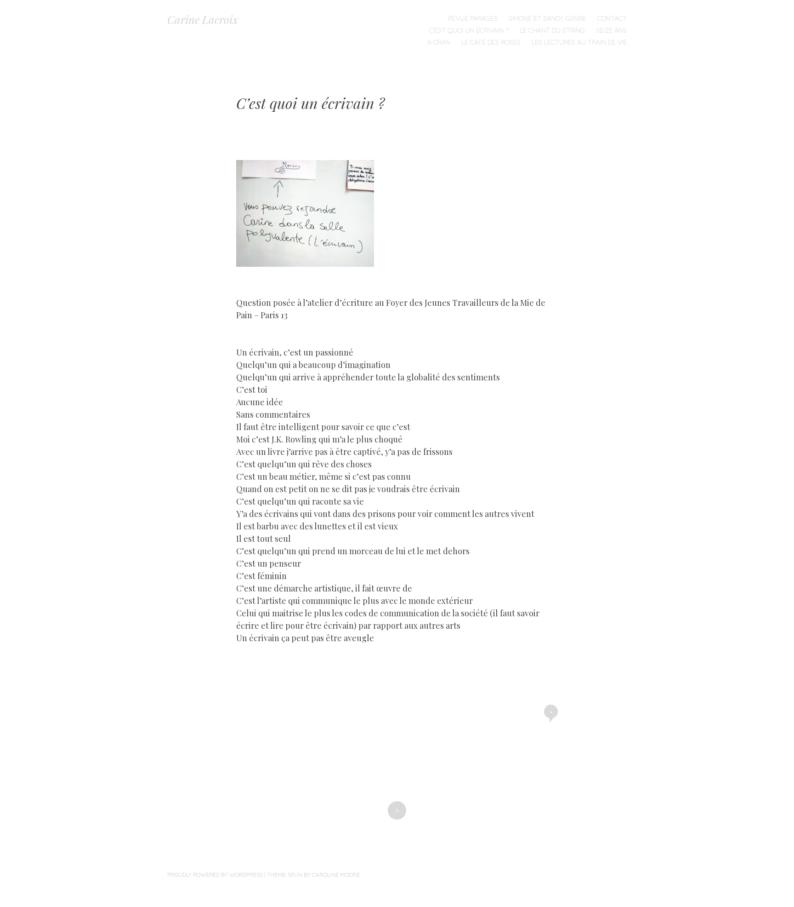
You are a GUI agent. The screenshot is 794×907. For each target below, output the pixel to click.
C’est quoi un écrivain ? (469, 30)
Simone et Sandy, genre (547, 18)
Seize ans (611, 30)
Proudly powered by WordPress (215, 874)
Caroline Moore (336, 874)
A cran (438, 42)
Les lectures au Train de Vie (579, 42)
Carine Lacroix (202, 19)
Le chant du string (552, 30)
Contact (612, 18)
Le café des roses (491, 42)
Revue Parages (473, 18)
